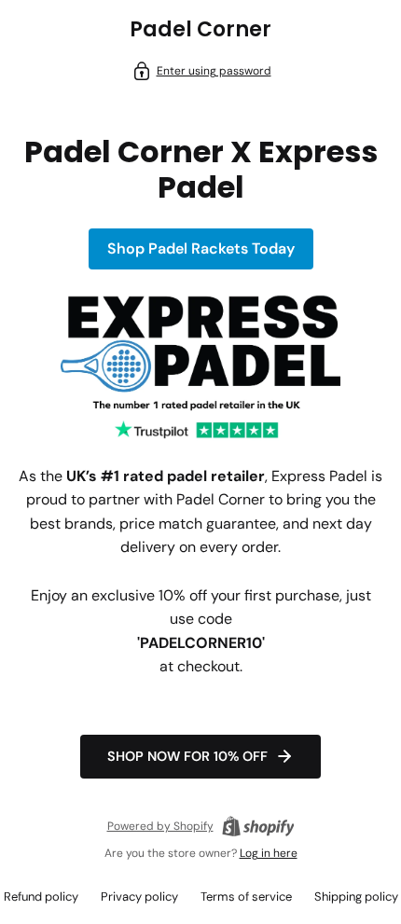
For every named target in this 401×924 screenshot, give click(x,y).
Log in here (268, 853)
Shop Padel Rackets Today (201, 248)
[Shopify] (258, 826)
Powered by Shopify (160, 826)
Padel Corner (200, 29)
